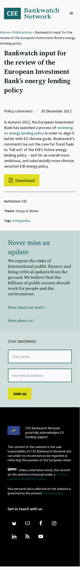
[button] (72, 13)
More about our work (26, 307)
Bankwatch (34, 13)
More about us (20, 320)
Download (24, 180)
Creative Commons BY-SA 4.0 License (38, 476)
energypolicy (21, 221)
